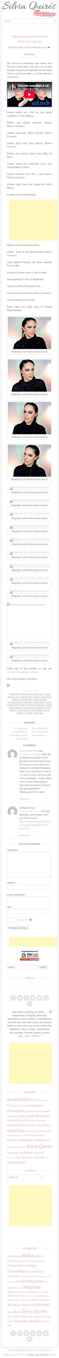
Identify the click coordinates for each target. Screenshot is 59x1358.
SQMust (17, 1316)
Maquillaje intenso (22, 700)
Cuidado (29, 1111)
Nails (40, 1131)
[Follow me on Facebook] (13, 998)
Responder (24, 798)
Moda (11, 1295)
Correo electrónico (16, 894)
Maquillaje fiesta (42, 697)
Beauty (12, 1099)
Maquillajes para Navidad (38, 1292)
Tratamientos (27, 1157)
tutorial (28, 713)
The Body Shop (39, 1316)
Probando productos (34, 1135)
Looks (48, 705)
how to (23, 705)
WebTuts (52, 1354)
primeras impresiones (15, 1135)
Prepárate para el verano (18, 1299)
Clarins (28, 1260)
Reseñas (46, 1140)
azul (42, 703)
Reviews (17, 1147)
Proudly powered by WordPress (15, 1354)
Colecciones (44, 1100)
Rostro (17, 1312)
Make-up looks (23, 1120)
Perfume (45, 1295)
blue (48, 703)
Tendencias (11, 1157)
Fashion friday (44, 1276)
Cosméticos (15, 1110)
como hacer (13, 705)
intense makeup (36, 705)
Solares (10, 1316)
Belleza (39, 694)
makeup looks (43, 708)
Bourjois (40, 1256)
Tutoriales (45, 1350)
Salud (24, 1147)
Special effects (13, 1152)
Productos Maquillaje (19, 1140)
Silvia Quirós (40, 700)
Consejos (12, 1105)
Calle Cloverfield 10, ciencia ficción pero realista (40, 732)
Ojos (39, 1296)
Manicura (39, 1125)
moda (27, 1130)
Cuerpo (31, 1271)
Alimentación (14, 1256)
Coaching (35, 1261)
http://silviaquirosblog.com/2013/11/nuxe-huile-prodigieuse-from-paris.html (35, 825)
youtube (38, 713)
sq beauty (26, 1152)
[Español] (8, 983)
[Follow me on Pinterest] (33, 998)
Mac (46, 1281)
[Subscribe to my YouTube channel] (46, 998)
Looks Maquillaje (17, 708)
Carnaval (20, 1261)
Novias (29, 1295)
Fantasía (36, 1276)
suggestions (39, 1152)
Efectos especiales (42, 1111)
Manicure (47, 1125)
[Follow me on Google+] (26, 998)
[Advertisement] (34, 220)
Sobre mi (20, 1350)
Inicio (11, 1350)
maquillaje (15, 711)
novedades (47, 1130)
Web (9, 906)
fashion (10, 1116)
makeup (31, 708)
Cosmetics (24, 1105)
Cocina (42, 1261)
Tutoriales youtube (17, 703)
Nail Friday (34, 1131)
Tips (18, 1157)
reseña (38, 1139)
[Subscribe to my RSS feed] (29, 1004)
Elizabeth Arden (26, 1276)
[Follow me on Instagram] (39, 998)
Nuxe (35, 1296)
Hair (15, 1116)
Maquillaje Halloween (18, 1291)
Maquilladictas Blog (29, 750)
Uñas (47, 1157)
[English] (8, 988)
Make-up (11, 1120)
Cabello (35, 1100)
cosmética (36, 1105)
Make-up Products (38, 1120)
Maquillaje (26, 697)
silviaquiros (17, 48)
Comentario (12, 849)
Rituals (10, 1312)
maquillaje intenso (32, 711)
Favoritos (11, 1281)
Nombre (11, 882)
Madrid (10, 1287)
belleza (25, 1099)
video (10, 1162)
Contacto (32, 1350)
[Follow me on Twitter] (20, 998)
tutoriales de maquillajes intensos (22, 671)
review (10, 1147)
